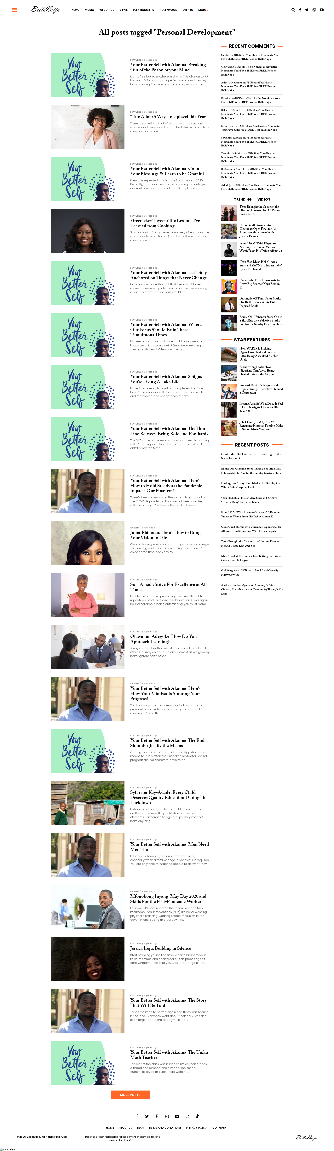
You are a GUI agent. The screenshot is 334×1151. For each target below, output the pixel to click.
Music (89, 10)
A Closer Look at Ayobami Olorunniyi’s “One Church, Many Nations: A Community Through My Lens (252, 589)
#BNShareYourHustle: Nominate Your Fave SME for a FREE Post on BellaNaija (249, 71)
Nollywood (168, 10)
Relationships (143, 10)
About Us (125, 1128)
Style (124, 10)
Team (140, 1128)
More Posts (130, 1095)
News (75, 10)
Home (110, 1128)
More (202, 10)
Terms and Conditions (165, 1128)
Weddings (106, 10)
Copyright (220, 1128)
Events (188, 10)
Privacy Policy (197, 1128)
